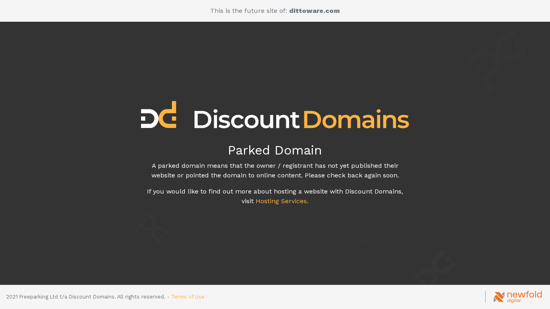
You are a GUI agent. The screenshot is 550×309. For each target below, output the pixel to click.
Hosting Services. (282, 201)
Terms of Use (188, 297)
